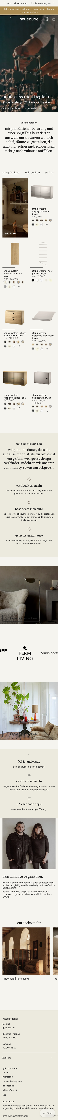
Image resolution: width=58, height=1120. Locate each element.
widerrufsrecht (9, 1090)
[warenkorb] (53, 19)
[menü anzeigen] (4, 19)
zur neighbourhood (29, 12)
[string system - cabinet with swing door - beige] (43, 378)
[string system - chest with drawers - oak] (15, 316)
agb (4, 1095)
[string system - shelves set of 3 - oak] (15, 254)
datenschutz (8, 1085)
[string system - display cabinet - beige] (43, 192)
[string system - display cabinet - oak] (15, 378)
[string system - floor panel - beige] (43, 254)
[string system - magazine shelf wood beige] (43, 316)
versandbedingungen (12, 1081)
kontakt (6, 1057)
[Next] (54, 3)
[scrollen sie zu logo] (22, 652)
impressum (7, 1076)
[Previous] (3, 3)
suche (5, 1072)
